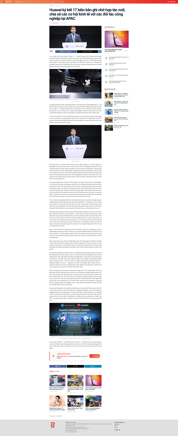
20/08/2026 (52, 411)
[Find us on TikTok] (119, 430)
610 (56, 411)
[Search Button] (62, 1)
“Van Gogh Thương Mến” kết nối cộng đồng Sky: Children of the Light (75, 389)
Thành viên (172, 1)
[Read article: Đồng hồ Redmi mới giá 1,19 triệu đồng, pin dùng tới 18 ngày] (57, 401)
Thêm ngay (95, 356)
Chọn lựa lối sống (57, 5)
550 (56, 391)
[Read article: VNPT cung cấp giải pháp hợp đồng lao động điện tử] (94, 401)
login (54, 416)
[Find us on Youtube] (117, 430)
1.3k (93, 411)
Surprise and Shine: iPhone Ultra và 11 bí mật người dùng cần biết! (121, 111)
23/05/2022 (62, 22)
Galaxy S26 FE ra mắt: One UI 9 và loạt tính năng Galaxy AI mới (121, 103)
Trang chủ (51, 5)
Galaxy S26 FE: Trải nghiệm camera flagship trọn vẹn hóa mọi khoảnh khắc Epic (121, 95)
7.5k (93, 391)
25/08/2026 (52, 391)
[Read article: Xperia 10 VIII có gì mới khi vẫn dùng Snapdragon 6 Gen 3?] (57, 380)
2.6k (75, 411)
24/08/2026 (70, 392)
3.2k (75, 392)
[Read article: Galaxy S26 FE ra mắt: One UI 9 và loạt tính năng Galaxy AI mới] (109, 104)
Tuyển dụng (116, 424)
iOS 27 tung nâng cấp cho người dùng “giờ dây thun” (113, 50)
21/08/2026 (88, 391)
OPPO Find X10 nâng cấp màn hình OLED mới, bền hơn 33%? (121, 119)
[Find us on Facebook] (114, 430)
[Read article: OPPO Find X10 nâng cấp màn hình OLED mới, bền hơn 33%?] (109, 120)
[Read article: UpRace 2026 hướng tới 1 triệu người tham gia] (75, 401)
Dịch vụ (115, 427)
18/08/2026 (70, 411)
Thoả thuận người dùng (119, 422)
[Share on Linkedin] (100, 51)
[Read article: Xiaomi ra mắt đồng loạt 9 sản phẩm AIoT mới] (109, 128)
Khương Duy (55, 22)
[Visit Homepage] (7, 2)
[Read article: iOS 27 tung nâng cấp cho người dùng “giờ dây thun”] (94, 380)
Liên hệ (115, 425)
